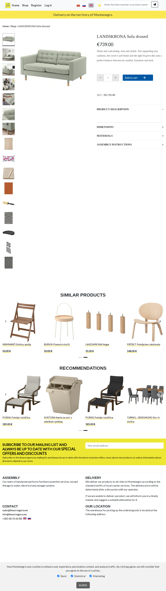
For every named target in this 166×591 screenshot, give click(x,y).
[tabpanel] (53, 67)
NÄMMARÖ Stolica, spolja (16, 344)
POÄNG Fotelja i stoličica (16, 417)
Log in (48, 5)
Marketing (99, 576)
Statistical (79, 576)
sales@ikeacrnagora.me (15, 510)
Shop (25, 5)
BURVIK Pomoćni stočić (57, 344)
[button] (5, 321)
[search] (154, 4)
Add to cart (131, 77)
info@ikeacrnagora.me (14, 514)
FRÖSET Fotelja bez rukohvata (143, 344)
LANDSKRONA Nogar (97, 344)
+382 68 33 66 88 (12, 518)
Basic (64, 576)
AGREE (83, 585)
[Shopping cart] (99, 5)
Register (36, 5)
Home (16, 5)
